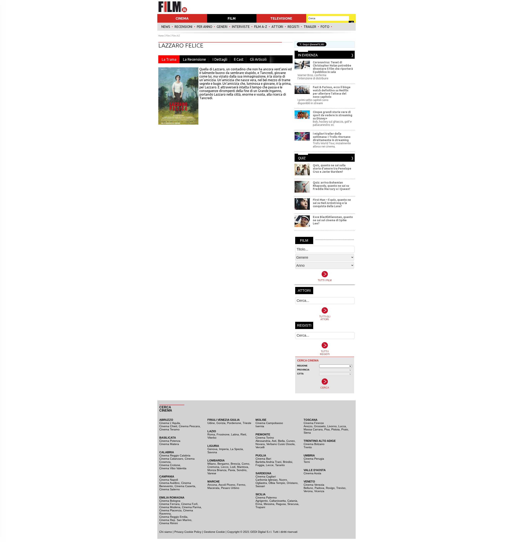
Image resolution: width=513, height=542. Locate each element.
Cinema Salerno (169, 489)
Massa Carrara (313, 429)
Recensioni (183, 26)
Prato (344, 429)
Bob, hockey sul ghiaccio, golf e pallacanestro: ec (332, 123)
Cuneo (290, 440)
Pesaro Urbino (230, 488)
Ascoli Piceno (226, 484)
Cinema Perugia (314, 458)
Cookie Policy (192, 531)
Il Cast (238, 59)
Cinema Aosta (312, 473)
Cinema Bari (263, 458)
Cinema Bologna (169, 500)
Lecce (270, 465)
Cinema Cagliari (265, 476)
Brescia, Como (240, 463)
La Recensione (194, 59)
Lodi (232, 466)
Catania (292, 500)
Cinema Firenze (314, 423)
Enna (258, 504)
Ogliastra (261, 482)
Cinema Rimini (168, 523)
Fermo (241, 484)
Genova (212, 449)
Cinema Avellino (169, 482)
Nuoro (283, 479)
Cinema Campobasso (269, 423)
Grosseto (320, 426)
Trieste (247, 423)
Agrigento (261, 500)
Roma (211, 434)
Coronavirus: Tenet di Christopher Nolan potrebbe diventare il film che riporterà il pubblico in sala (333, 67)
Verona (308, 491)
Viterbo (211, 437)
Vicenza (319, 491)
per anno (204, 26)
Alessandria (262, 440)
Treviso (340, 488)
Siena (307, 432)
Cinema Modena (169, 507)
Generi (222, 26)
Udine (211, 423)
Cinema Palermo (266, 497)
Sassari (260, 486)
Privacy (179, 531)
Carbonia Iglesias (266, 479)
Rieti (243, 434)
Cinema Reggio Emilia (173, 516)
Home (161, 35)
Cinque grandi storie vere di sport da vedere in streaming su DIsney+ (332, 115)
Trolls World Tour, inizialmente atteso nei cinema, (332, 145)
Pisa (327, 429)
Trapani (260, 507)
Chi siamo (165, 531)
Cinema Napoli (168, 479)
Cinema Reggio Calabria (174, 455)
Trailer (310, 26)
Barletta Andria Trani (268, 461)
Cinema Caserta (185, 486)
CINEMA (182, 18)
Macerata (213, 488)
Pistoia (335, 429)
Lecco (224, 466)
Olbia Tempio (277, 482)
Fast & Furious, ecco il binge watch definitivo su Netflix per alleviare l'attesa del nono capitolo (331, 92)
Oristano (292, 482)
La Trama (169, 59)
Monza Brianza (216, 470)
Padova (319, 488)
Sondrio (241, 470)
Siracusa (292, 504)
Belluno (308, 488)
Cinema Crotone (169, 465)
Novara (260, 444)
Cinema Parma (191, 507)
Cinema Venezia (314, 484)
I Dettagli (219, 59)
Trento (308, 447)
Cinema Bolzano (314, 444)
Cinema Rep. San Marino (175, 520)
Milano (211, 463)
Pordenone (234, 423)
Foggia (259, 465)
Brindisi (287, 461)
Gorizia (220, 423)
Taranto (280, 465)
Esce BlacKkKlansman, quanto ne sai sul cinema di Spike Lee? (333, 220)
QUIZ (302, 158)
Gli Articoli (258, 59)
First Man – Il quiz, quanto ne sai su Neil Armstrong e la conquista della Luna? (332, 203)
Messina (269, 504)
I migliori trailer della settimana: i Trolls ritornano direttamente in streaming (331, 137)
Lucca (342, 426)
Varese (211, 473)
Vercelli (260, 447)
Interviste (241, 26)
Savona (212, 452)
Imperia (224, 449)
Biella (281, 440)
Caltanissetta (277, 500)
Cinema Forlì (189, 504)
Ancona (212, 484)
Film (168, 35)
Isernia (259, 426)
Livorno (332, 426)
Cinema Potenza (169, 440)
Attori (277, 26)
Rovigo (330, 488)
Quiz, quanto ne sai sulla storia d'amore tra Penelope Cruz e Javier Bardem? (332, 168)
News (165, 26)
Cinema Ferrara (169, 504)
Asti (274, 440)
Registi (293, 26)
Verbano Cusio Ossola (280, 444)
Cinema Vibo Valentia (172, 468)
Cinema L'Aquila (169, 423)
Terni (307, 461)
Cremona (213, 466)
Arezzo (308, 426)
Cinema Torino (264, 437)
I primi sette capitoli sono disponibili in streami (313, 101)
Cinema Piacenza (170, 510)
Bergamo (223, 463)
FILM (232, 18)
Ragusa (281, 504)
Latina (235, 434)
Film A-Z (260, 26)
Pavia (231, 470)
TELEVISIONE (281, 18)
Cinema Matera (169, 444)
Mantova (242, 466)
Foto (325, 26)
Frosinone (223, 434)
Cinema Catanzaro (171, 458)
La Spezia (236, 449)
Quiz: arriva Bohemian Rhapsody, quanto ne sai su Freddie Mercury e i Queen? (331, 186)
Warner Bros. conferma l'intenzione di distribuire (313, 77)
